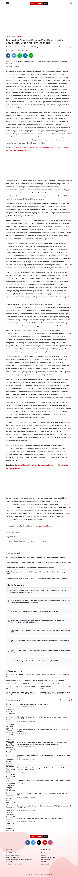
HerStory (44, 853)
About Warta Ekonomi (13, 853)
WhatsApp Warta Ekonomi (43, 526)
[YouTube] (44, 842)
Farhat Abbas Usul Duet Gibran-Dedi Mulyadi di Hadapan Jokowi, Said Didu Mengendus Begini (37, 573)
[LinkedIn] (25, 55)
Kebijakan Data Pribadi (13, 864)
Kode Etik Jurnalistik (12, 862)
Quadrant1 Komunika (48, 857)
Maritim (32, 541)
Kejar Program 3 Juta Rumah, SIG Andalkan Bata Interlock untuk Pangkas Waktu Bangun (40, 651)
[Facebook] (8, 55)
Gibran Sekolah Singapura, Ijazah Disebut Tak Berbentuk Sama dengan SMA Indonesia (37, 578)
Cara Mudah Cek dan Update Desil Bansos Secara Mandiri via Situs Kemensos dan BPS (40, 631)
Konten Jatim (45, 864)
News (13, 36)
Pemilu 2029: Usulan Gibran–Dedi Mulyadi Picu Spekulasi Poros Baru (30, 567)
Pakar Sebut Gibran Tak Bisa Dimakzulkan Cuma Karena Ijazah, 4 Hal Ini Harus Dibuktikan (38, 562)
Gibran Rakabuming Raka (17, 541)
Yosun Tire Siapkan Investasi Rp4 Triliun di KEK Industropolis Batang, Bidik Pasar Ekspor (40, 641)
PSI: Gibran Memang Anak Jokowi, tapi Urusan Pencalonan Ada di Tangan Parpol (35, 557)
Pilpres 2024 (44, 541)
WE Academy (45, 859)
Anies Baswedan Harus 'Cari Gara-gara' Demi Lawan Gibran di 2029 (35, 611)
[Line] (31, 55)
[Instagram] (50, 842)
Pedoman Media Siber (13, 857)
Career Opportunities (12, 855)
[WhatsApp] (19, 55)
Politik (19, 36)
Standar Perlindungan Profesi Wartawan (19, 859)
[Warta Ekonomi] (39, 3)
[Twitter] (14, 55)
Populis (43, 855)
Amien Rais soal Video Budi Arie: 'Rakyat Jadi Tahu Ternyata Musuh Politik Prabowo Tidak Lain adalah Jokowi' (38, 621)
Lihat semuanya (65, 700)
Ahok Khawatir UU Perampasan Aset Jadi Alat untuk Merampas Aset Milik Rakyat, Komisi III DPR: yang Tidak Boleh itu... (40, 601)
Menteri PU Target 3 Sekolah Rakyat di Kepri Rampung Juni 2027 (34, 661)
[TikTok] (39, 842)
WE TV (43, 862)
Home (8, 36)
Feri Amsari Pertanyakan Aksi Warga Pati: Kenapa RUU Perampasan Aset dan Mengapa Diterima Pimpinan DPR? (38, 591)
